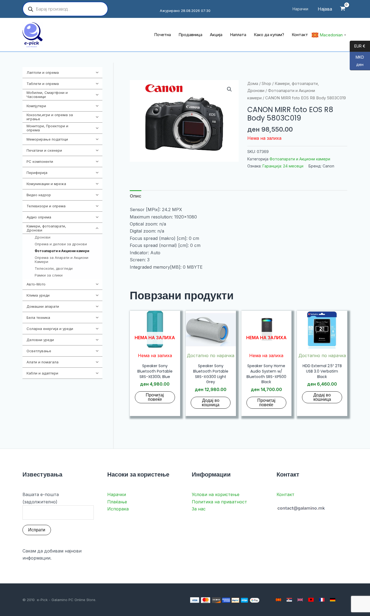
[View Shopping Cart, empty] (342, 9)
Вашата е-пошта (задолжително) (40, 498)
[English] (300, 599)
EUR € (357, 46)
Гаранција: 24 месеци (282, 166)
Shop (266, 83)
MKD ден (357, 61)
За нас (199, 509)
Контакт (285, 494)
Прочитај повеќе (155, 397)
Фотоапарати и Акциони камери (300, 159)
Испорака (118, 509)
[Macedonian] (278, 599)
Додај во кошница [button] (210, 402)
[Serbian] (289, 599)
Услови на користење (215, 494)
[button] (229, 89)
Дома (252, 83)
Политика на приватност (219, 501)
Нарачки (116, 494)
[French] (321, 599)
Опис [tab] (135, 196)
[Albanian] (311, 599)
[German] (332, 599)
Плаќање (117, 501)
